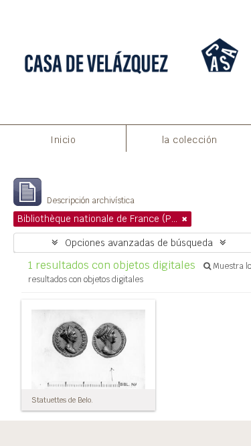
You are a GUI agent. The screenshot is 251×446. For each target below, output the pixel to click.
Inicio (63, 140)
